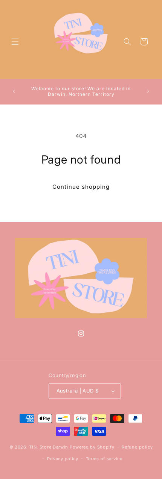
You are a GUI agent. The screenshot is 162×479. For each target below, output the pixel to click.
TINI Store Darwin (48, 447)
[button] (15, 41)
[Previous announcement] (14, 91)
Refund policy (137, 447)
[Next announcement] (148, 91)
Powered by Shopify (92, 447)
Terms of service (104, 458)
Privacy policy (62, 458)
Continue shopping (81, 186)
